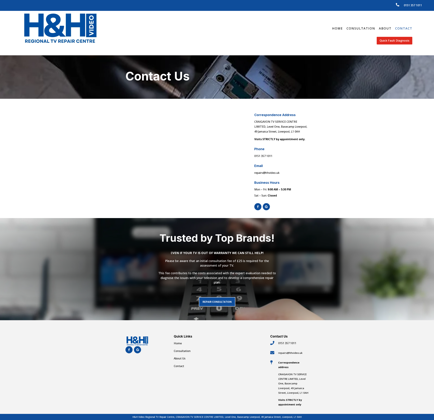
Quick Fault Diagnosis (394, 40)
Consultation (361, 28)
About (385, 28)
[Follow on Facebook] (257, 206)
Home (337, 28)
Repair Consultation (217, 301)
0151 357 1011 (413, 5)
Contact (403, 28)
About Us (179, 358)
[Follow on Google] (266, 206)
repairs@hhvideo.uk (267, 173)
